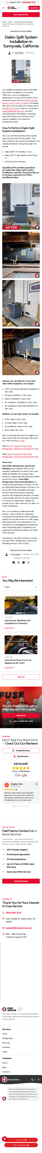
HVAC (4, 1034)
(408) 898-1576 (29, 2)
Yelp (36, 449)
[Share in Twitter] (18, 562)
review (17, 446)
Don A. (9, 446)
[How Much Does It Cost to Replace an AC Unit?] (21, 644)
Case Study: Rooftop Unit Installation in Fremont (17, 622)
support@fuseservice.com (13, 111)
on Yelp (21, 441)
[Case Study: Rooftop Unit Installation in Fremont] (21, 605)
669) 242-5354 (11, 108)
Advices (10, 638)
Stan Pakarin (19, 53)
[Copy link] (28, 562)
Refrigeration (7, 1038)
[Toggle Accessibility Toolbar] (5, 1139)
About (4, 1063)
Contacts (6, 1072)
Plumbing (6, 1047)
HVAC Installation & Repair (20, 31)
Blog (4, 1067)
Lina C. (9, 454)
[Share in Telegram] (23, 562)
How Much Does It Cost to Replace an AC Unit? (18, 661)
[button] (34, 8)
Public (4, 1052)
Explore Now (9, 628)
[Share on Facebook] (13, 562)
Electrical (6, 1043)
